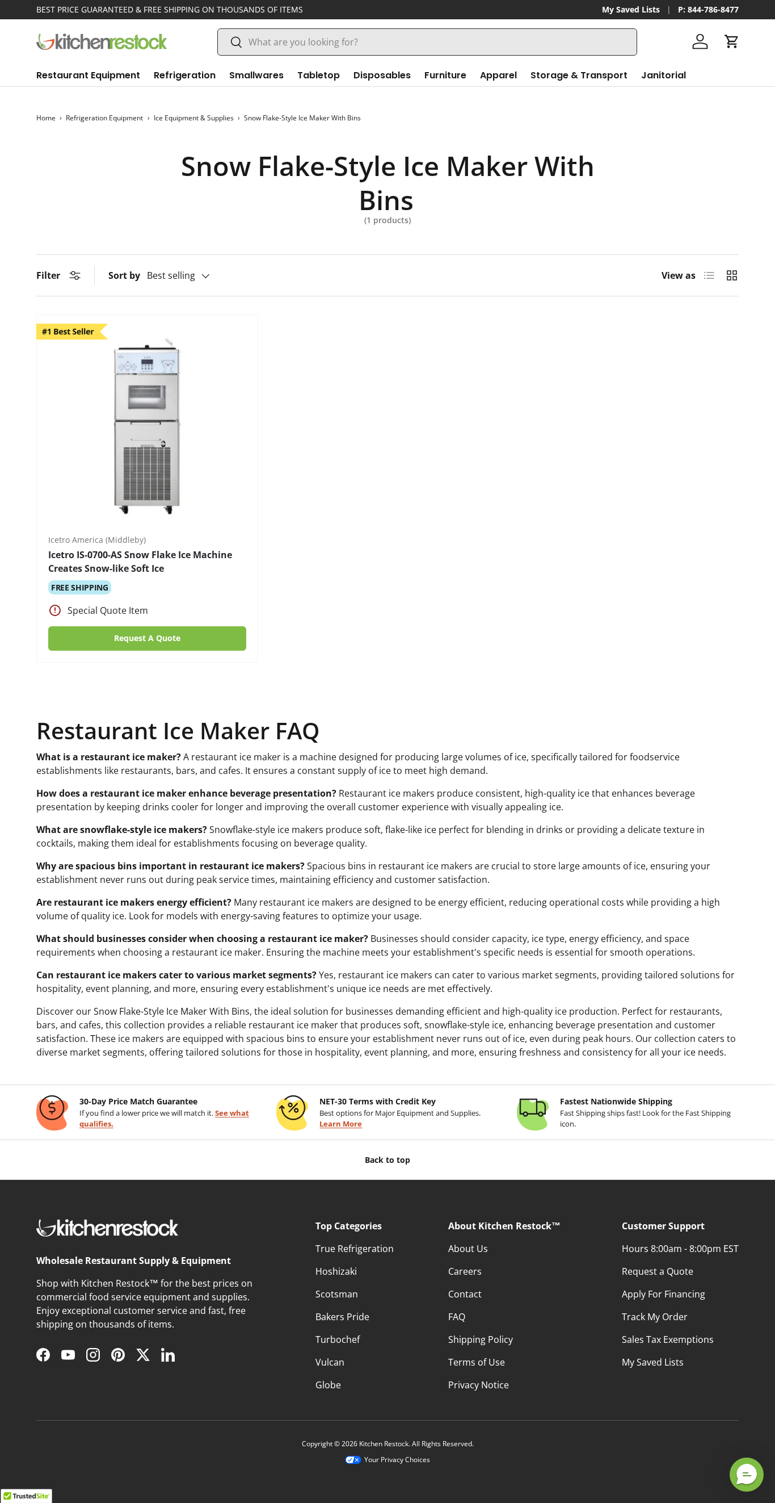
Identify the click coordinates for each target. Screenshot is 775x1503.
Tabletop (318, 75)
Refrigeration (185, 75)
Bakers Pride (342, 1317)
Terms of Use (476, 1362)
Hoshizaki (336, 1271)
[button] (731, 41)
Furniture (445, 75)
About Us (468, 1248)
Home (46, 118)
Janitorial (663, 75)
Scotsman (336, 1294)
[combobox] (427, 42)
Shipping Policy (480, 1339)
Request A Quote (147, 638)
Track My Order (655, 1317)
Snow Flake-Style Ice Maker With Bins (302, 118)
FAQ (456, 1317)
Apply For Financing (663, 1294)
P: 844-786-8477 (708, 9)
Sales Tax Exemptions (668, 1339)
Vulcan (329, 1362)
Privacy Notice (478, 1385)
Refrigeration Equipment (104, 118)
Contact (465, 1294)
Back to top (387, 1159)
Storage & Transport (578, 75)
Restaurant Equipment (88, 75)
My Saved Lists (631, 9)
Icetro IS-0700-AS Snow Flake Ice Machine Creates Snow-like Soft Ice (140, 562)
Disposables (382, 75)
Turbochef (337, 1339)
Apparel (498, 75)
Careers (465, 1271)
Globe (328, 1385)
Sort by (124, 275)
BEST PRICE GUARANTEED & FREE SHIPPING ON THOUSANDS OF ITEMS (169, 9)
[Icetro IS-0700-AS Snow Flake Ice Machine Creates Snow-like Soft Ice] (147, 425)
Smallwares (256, 75)
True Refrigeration (354, 1248)
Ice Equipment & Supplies (194, 118)
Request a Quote (657, 1271)
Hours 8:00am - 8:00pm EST (680, 1248)
